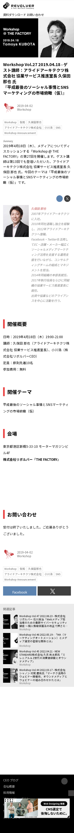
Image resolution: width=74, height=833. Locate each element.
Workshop (24, 109)
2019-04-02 (25, 106)
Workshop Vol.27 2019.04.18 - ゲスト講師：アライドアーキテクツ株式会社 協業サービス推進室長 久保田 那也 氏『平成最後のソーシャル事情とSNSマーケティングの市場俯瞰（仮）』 (37, 78)
